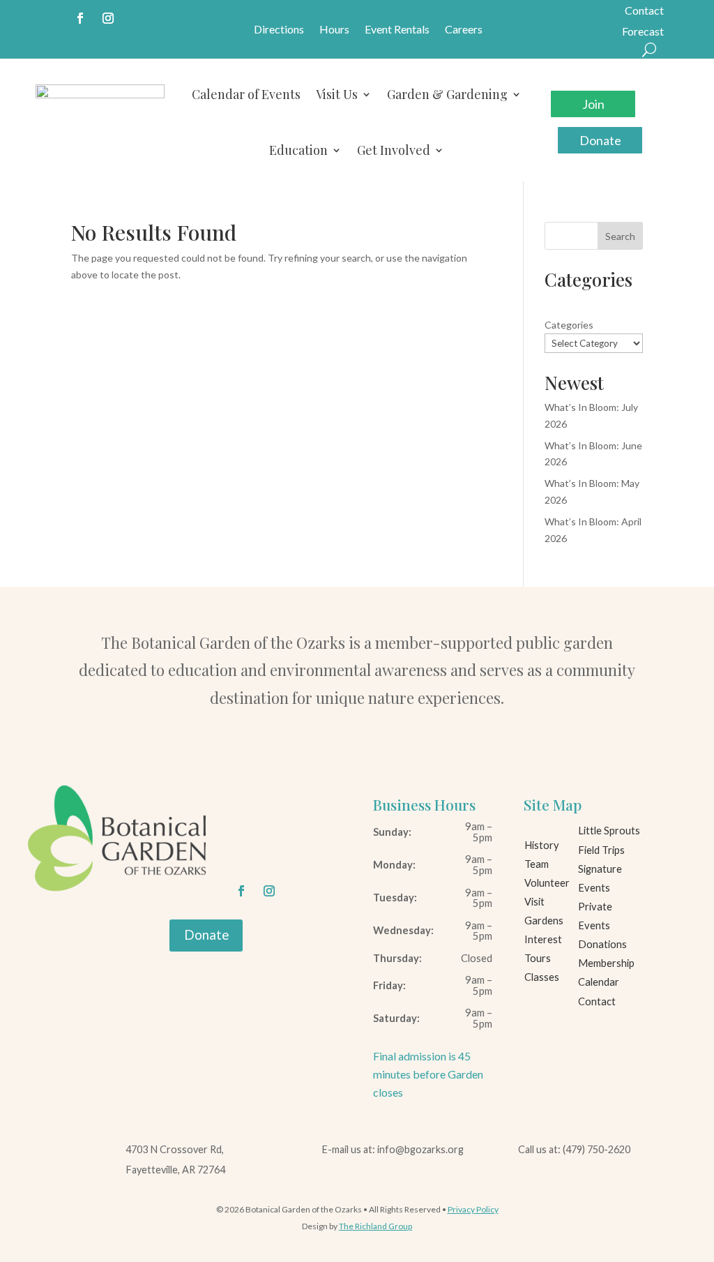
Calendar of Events (246, 94)
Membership (606, 963)
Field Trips (601, 850)
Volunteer (547, 883)
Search (620, 236)
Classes (541, 977)
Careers (464, 30)
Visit (534, 902)
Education (298, 150)
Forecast (643, 32)
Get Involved (393, 150)
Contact (644, 11)
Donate (600, 140)
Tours (537, 958)
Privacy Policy (473, 1209)
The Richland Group (375, 1226)
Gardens (543, 920)
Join (593, 104)
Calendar (598, 982)
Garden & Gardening (447, 94)
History (541, 845)
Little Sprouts (609, 830)
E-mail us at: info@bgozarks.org (392, 1149)
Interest (543, 939)
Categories (569, 325)
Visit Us (337, 94)
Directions (279, 30)
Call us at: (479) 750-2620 (574, 1149)
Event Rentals (397, 30)
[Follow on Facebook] (80, 18)
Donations (602, 944)
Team (536, 864)
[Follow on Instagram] (108, 18)
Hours (334, 30)
